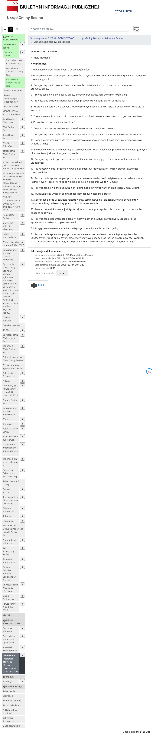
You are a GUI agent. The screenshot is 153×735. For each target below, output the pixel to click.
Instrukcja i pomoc (12, 700)
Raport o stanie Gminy (10, 430)
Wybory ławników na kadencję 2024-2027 (13, 244)
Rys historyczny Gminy (8, 551)
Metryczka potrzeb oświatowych (9, 226)
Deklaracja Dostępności (9, 375)
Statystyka (8, 696)
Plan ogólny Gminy (8, 216)
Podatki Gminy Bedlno (10, 402)
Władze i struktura (7, 319)
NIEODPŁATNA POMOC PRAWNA (11, 113)
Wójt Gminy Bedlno (8, 129)
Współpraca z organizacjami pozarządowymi (10, 449)
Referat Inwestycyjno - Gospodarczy (11, 98)
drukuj (41, 284)
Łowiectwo (8, 521)
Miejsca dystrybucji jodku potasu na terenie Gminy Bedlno (13, 165)
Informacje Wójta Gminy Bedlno (9, 349)
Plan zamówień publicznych (10, 438)
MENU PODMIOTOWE (62, 38)
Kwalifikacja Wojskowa (8, 121)
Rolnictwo (7, 516)
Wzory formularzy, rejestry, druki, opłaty (13, 367)
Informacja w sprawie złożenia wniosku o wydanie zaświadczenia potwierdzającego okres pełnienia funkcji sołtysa (13, 183)
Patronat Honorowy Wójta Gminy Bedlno (13, 359)
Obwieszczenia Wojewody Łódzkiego (10, 587)
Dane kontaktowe (11, 325)
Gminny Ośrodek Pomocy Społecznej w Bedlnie (9, 573)
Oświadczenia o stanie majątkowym (10, 411)
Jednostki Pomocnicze (9, 561)
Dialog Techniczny (8, 597)
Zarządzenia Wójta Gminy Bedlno (9, 154)
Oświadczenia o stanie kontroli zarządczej (10, 255)
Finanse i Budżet (7, 491)
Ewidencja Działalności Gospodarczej (10, 473)
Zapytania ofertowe (7, 630)
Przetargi (7, 681)
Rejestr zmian (9, 691)
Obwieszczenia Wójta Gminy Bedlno (10, 338)
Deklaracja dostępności (9, 719)
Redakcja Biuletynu (12, 705)
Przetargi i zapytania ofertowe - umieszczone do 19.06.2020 (10, 663)
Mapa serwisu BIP (11, 726)
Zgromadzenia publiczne (10, 542)
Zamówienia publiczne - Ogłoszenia (9, 639)
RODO (6, 330)
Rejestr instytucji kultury (11, 483)
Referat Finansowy (13, 90)
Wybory (6, 419)
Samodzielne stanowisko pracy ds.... (14, 71)
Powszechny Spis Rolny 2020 (9, 606)
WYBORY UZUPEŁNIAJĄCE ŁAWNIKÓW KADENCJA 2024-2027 (12, 203)
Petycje (6, 381)
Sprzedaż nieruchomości (10, 649)
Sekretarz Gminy (9, 54)
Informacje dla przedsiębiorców (10, 462)
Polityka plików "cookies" (10, 712)
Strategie (7, 424)
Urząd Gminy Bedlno (9, 46)
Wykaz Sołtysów (7, 144)
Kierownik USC (11, 106)
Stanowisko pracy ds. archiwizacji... (15, 62)
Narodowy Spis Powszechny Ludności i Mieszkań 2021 (10, 390)
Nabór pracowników (9, 235)
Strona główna (38, 38)
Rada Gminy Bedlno (9, 137)
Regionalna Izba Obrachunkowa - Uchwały (10, 500)
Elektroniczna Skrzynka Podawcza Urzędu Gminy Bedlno (13, 530)
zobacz (62, 273)
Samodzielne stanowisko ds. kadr (13, 82)
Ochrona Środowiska (8, 510)
